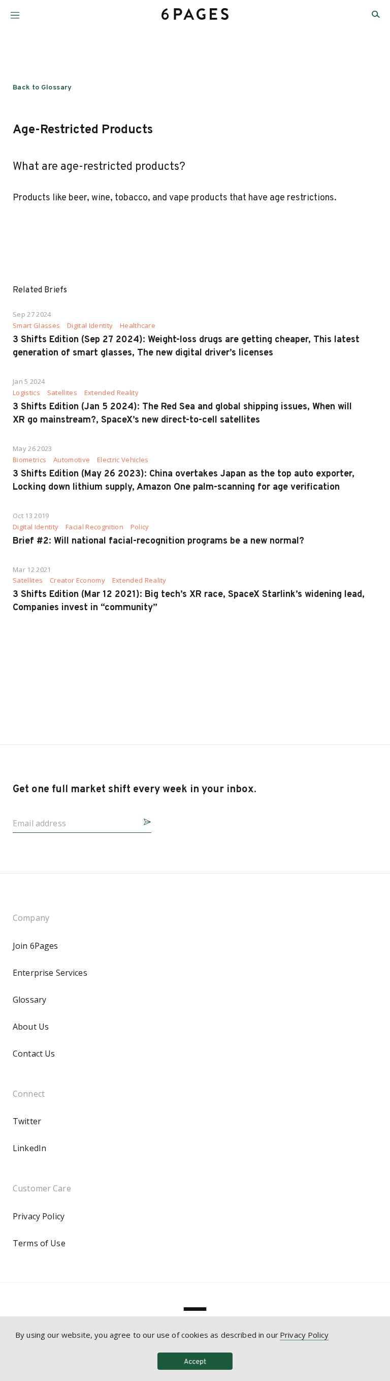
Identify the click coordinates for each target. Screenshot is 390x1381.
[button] (15, 11)
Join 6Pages (35, 945)
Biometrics (29, 460)
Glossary (29, 999)
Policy (140, 527)
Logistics (26, 392)
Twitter (27, 1121)
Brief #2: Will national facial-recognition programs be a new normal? (158, 541)
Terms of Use (39, 1243)
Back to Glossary (42, 87)
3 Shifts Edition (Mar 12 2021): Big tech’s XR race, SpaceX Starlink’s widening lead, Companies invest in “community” (189, 601)
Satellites (62, 392)
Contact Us (34, 1053)
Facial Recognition (94, 527)
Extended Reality (111, 392)
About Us (31, 1026)
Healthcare (137, 325)
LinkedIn (29, 1148)
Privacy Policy (38, 1216)
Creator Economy (77, 580)
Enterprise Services (50, 972)
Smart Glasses (36, 325)
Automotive (71, 460)
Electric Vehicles (123, 460)
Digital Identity (90, 325)
